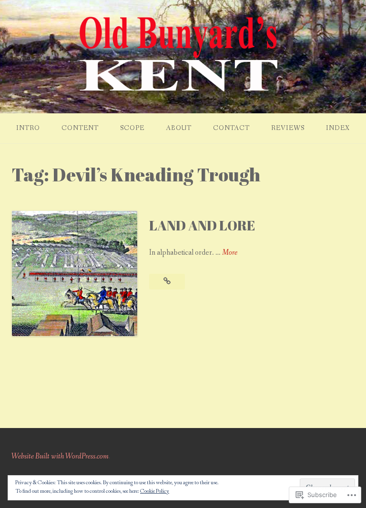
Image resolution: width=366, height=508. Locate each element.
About (179, 128)
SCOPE (132, 128)
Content (80, 128)
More (229, 253)
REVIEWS (288, 128)
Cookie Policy (154, 491)
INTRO (28, 128)
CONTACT (231, 128)
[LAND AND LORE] (167, 282)
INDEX (338, 128)
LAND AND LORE (202, 225)
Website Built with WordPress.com (60, 456)
